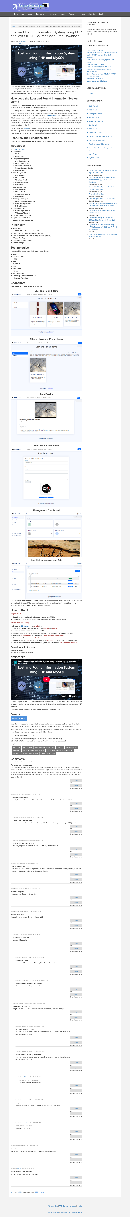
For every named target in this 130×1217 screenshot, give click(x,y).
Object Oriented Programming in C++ (101, 136)
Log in (76, 780)
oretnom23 (23, 41)
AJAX (48, 753)
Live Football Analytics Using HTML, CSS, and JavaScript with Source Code (102, 218)
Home (16, 14)
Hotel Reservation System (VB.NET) (99, 67)
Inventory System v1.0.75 (95, 64)
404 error (14, 1149)
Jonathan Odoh (25, 1122)
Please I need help (17, 914)
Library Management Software (97, 81)
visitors (26, 128)
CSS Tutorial (93, 129)
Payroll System (92, 71)
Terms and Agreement (76, 1212)
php (19, 747)
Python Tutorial (94, 158)
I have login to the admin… (20, 797)
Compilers (53, 14)
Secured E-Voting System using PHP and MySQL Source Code (103, 188)
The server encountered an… (21, 765)
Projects (29, 14)
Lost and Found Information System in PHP (25, 753)
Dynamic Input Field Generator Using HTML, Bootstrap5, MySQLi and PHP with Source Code (103, 227)
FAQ (60, 1206)
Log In (101, 14)
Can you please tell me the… (26, 1029)
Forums (65, 1206)
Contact (82, 14)
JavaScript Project (71, 747)
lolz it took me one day (24, 1126)
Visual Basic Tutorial (96, 121)
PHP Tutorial (93, 110)
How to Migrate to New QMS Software (102, 199)
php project (16, 750)
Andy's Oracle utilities (96, 194)
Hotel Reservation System (95, 50)
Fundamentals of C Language (99, 144)
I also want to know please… (28, 1080)
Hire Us (79, 1206)
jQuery (42, 753)
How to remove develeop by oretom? (29, 983)
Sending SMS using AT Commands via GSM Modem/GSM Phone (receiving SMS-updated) (102, 54)
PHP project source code (42, 747)
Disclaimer (63, 1212)
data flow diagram (17, 891)
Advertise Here (53, 1206)
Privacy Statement (53, 1212)
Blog (22, 14)
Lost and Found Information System (33, 750)
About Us (73, 1206)
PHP (13, 26)
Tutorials (72, 14)
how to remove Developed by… (22, 1172)
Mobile (63, 14)
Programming (41, 14)
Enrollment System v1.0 (95, 78)
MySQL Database (27, 747)
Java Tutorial (93, 154)
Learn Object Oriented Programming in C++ (102, 149)
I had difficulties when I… (20, 866)
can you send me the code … (23, 820)
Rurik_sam (26, 1076)
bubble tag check (22, 960)
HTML (14, 747)
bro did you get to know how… (24, 843)
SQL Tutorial (93, 106)
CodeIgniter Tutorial (95, 114)
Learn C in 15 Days (95, 133)
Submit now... (95, 41)
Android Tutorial (94, 117)
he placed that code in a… (22, 1006)
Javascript (60, 747)
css (53, 747)
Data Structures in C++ (96, 140)
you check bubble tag (21, 937)
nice (53, 753)
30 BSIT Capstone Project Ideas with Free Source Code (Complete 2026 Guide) (103, 204)
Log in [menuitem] (91, 93)
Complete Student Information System (99, 69)
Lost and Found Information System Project (60, 750)
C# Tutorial (93, 125)
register (76, 785)
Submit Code (92, 14)
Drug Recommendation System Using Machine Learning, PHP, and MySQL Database (102, 179)
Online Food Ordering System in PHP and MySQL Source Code (103, 171)
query (18, 1103)
